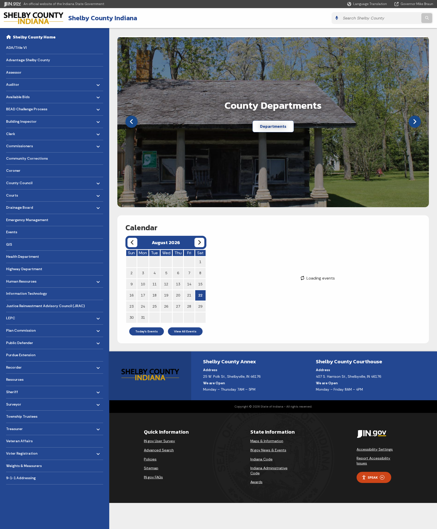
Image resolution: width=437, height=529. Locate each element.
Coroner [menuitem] (13, 170)
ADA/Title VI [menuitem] (16, 47)
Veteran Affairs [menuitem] (19, 441)
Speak (373, 477)
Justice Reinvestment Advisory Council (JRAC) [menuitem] (45, 306)
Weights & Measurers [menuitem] (24, 465)
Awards (256, 482)
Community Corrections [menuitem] (27, 158)
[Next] (415, 122)
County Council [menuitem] (21, 181)
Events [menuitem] (11, 232)
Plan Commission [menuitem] (21, 329)
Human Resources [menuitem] (21, 280)
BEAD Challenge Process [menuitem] (26, 107)
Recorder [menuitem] (21, 366)
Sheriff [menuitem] (21, 390)
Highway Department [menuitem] (24, 269)
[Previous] (131, 122)
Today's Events (146, 331)
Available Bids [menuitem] (21, 95)
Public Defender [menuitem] (21, 341)
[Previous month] (132, 242)
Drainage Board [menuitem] (21, 206)
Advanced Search (159, 450)
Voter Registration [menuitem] (21, 452)
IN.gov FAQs (153, 477)
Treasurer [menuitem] (21, 427)
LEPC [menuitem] (21, 316)
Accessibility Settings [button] (375, 449)
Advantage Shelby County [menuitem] (28, 60)
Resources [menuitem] (15, 379)
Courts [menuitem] (21, 194)
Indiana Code (261, 459)
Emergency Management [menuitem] (27, 220)
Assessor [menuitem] (13, 72)
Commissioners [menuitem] (21, 144)
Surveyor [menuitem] (21, 402)
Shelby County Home (34, 37)
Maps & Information (266, 441)
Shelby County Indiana (102, 18)
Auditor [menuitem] (21, 83)
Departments (273, 126)
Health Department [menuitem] (22, 256)
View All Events (185, 331)
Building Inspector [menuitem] (21, 120)
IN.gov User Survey (159, 441)
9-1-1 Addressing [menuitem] (21, 478)
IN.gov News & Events (268, 450)
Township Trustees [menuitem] (21, 416)
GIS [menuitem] (9, 244)
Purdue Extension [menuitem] (20, 355)
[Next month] (199, 242)
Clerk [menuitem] (21, 132)
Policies (150, 459)
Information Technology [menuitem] (26, 293)
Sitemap (151, 468)
